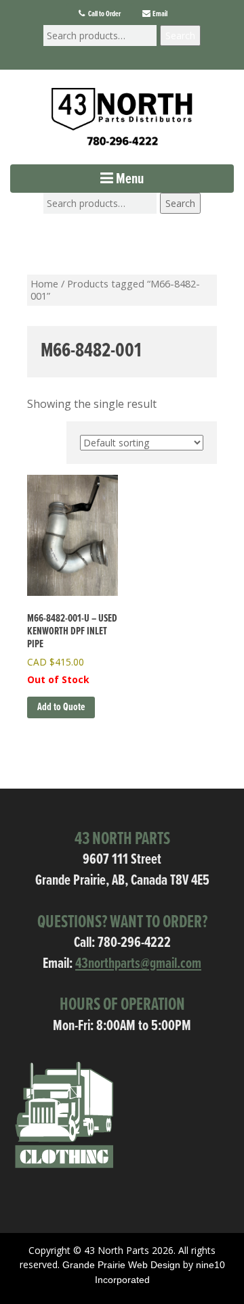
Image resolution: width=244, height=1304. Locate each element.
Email (159, 14)
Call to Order (104, 14)
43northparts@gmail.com (138, 964)
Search (180, 35)
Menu (128, 179)
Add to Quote (61, 707)
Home (44, 283)
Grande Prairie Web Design (121, 1264)
